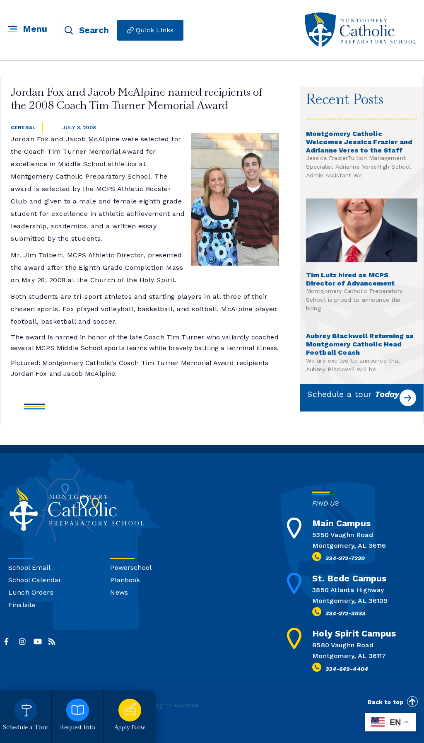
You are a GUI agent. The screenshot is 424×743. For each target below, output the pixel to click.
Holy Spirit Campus (354, 633)
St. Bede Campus (349, 578)
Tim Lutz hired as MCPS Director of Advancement (350, 279)
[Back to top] (412, 701)
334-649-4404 (346, 669)
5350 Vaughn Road (342, 535)
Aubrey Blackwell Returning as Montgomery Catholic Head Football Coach (360, 344)
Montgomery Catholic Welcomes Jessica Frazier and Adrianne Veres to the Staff (359, 142)
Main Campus (341, 523)
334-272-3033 (345, 613)
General (23, 128)
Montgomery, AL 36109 (350, 601)
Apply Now (129, 728)
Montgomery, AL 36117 (349, 656)
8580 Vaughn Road (342, 645)
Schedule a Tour (25, 728)
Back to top (385, 702)
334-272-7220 (345, 558)
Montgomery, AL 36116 (349, 545)
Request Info (78, 728)
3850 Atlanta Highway (348, 590)
